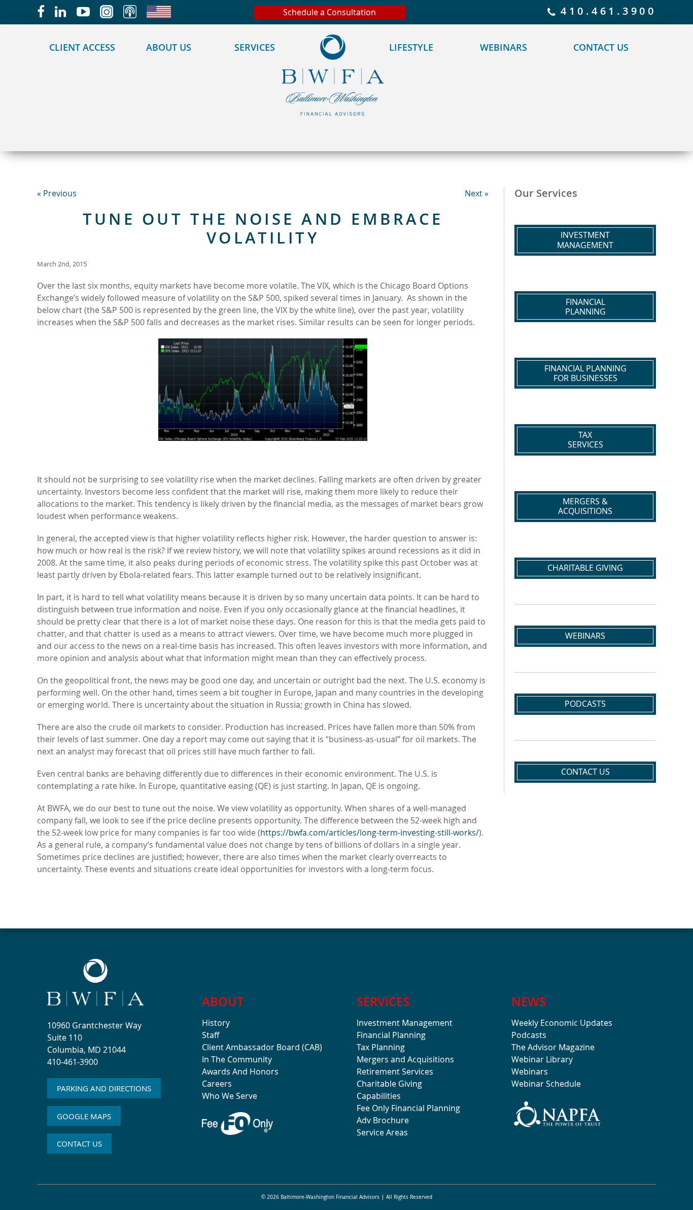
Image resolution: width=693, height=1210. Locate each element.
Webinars (503, 47)
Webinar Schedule (546, 1083)
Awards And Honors (240, 1071)
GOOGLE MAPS (84, 1116)
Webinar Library (542, 1059)
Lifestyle (411, 47)
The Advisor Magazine (553, 1047)
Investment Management (405, 1022)
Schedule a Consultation (329, 12)
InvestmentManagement (585, 239)
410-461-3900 (72, 1061)
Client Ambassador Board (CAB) (262, 1047)
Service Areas (382, 1132)
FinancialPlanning (585, 306)
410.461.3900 (606, 12)
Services (254, 47)
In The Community (237, 1059)
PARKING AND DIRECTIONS (104, 1088)
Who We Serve (229, 1095)
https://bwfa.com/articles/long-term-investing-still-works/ (369, 832)
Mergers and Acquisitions (405, 1059)
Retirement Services (395, 1071)
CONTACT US (79, 1143)
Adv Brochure (383, 1120)
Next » (477, 193)
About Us (168, 47)
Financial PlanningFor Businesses (585, 373)
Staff (210, 1035)
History (216, 1022)
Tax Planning (381, 1047)
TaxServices (585, 439)
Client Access (82, 47)
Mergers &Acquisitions (585, 506)
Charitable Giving (585, 567)
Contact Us (601, 47)
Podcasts (585, 703)
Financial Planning (391, 1035)
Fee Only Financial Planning (408, 1108)
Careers (217, 1083)
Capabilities (379, 1095)
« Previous (57, 193)
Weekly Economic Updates (561, 1022)
